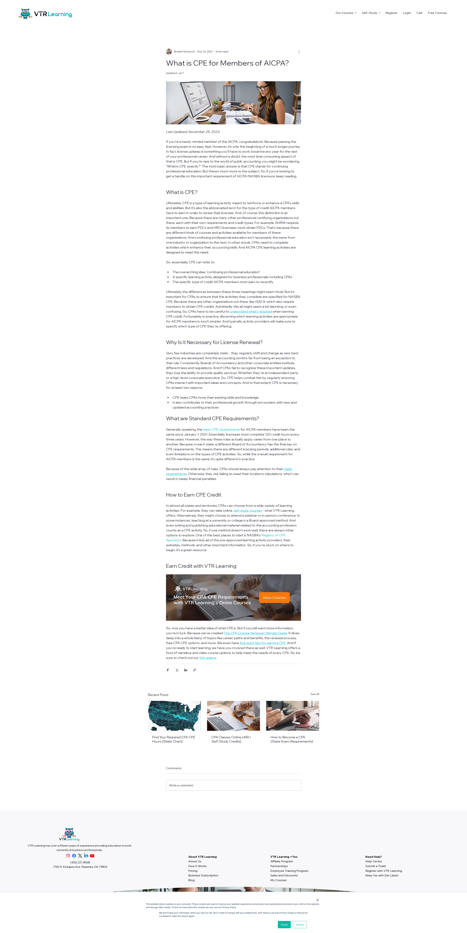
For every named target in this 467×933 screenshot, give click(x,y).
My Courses (278, 880)
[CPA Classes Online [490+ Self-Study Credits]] (233, 716)
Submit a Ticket (375, 866)
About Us (194, 861)
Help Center (373, 861)
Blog (191, 880)
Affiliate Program (281, 861)
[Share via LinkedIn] (185, 670)
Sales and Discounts (284, 875)
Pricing (192, 871)
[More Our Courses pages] (355, 13)
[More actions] (299, 51)
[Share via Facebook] (167, 670)
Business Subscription (203, 875)
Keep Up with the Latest (381, 875)
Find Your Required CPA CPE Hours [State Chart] (173, 739)
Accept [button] (284, 924)
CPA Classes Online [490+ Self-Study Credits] (231, 739)
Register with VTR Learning (383, 871)
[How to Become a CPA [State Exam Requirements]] (292, 716)
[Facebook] (74, 855)
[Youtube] (92, 855)
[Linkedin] (86, 855)
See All (315, 694)
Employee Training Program (289, 871)
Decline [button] (300, 924)
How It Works (197, 866)
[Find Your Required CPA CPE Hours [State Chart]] (174, 716)
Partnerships (279, 866)
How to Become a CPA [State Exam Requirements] (292, 739)
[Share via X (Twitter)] (176, 670)
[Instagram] (68, 855)
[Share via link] (194, 670)
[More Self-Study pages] (379, 13)
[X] (80, 855)
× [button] (317, 898)
